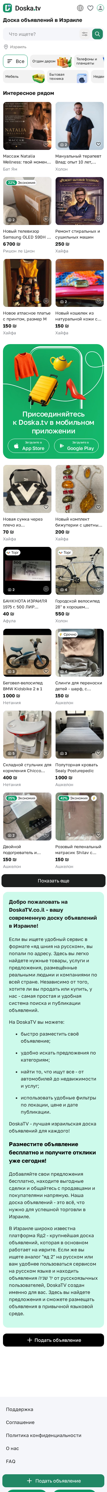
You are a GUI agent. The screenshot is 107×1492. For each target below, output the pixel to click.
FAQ (10, 1461)
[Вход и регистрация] (100, 8)
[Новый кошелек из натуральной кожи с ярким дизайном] (79, 297)
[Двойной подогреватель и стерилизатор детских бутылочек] (27, 830)
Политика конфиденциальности (43, 1435)
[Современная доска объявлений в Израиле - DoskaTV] (22, 8)
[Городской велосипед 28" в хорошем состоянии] (79, 585)
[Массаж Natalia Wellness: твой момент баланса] (27, 137)
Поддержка (19, 1409)
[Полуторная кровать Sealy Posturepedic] (79, 749)
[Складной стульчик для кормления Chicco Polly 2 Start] (27, 749)
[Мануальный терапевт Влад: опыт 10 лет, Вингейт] (79, 137)
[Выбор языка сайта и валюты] (80, 8)
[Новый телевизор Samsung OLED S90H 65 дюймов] (27, 215)
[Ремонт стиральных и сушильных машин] (79, 215)
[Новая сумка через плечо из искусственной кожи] (27, 503)
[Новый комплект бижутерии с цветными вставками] (79, 503)
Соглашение (20, 1422)
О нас (12, 1448)
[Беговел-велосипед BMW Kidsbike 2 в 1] (27, 667)
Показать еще (53, 881)
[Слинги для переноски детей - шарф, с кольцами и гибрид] (79, 667)
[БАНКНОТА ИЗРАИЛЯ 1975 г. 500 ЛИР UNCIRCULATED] (27, 585)
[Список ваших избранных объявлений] (90, 8)
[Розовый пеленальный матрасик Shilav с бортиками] (79, 830)
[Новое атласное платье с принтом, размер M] (27, 297)
